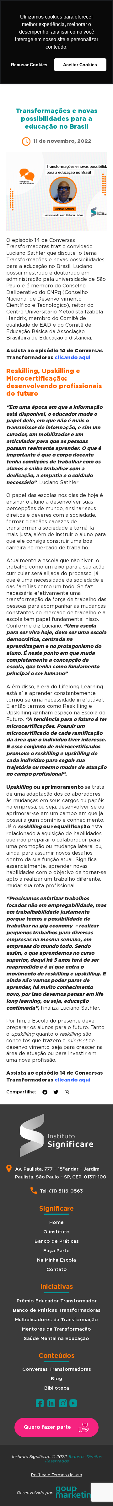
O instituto (56, 1232)
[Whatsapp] (66, 1092)
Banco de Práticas (57, 1241)
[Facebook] (44, 1092)
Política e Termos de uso (56, 1474)
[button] (56, 1427)
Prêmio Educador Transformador (57, 1301)
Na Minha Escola (56, 1260)
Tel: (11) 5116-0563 (61, 1191)
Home (56, 1222)
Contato (56, 1269)
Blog (56, 1378)
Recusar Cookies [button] (29, 64)
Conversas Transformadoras (56, 1369)
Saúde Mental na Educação (56, 1338)
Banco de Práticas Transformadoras (56, 1310)
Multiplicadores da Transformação (56, 1319)
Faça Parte (56, 1250)
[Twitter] (55, 1092)
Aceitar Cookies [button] (80, 64)
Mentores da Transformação (56, 1329)
